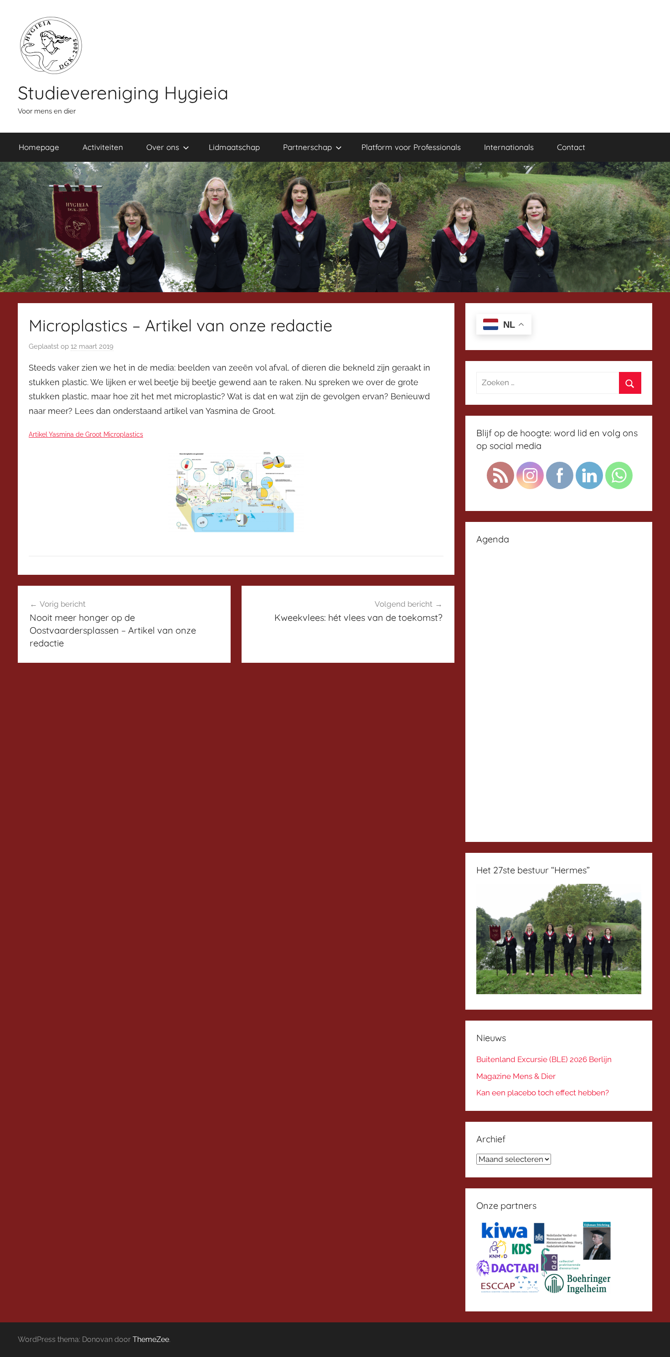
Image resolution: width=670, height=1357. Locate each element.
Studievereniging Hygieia (123, 92)
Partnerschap (307, 147)
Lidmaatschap (234, 147)
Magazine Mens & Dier (516, 1076)
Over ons (162, 147)
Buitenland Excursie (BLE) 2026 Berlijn (544, 1059)
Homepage (39, 147)
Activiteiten (102, 147)
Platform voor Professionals (411, 147)
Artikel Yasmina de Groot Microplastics (86, 434)
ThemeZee (151, 1339)
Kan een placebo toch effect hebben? (542, 1092)
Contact (571, 147)
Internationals (509, 147)
